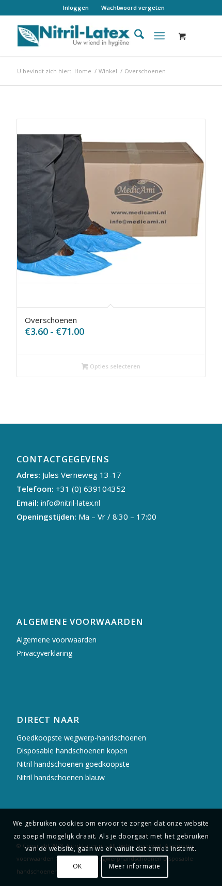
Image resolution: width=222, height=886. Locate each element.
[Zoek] (134, 35)
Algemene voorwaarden (57, 640)
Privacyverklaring (44, 653)
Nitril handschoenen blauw (61, 777)
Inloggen (76, 7)
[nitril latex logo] (92, 35)
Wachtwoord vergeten (133, 7)
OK (77, 866)
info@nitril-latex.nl (70, 503)
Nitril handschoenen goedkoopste (73, 764)
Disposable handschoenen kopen (72, 750)
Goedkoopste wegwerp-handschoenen (81, 738)
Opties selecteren (114, 366)
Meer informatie (135, 866)
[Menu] (159, 35)
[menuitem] (76, 7)
